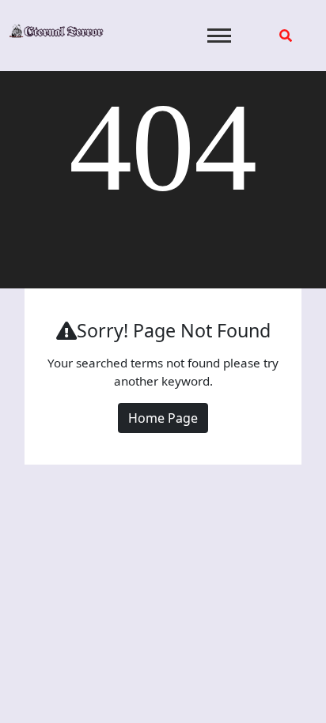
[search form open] (286, 35)
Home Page (163, 418)
